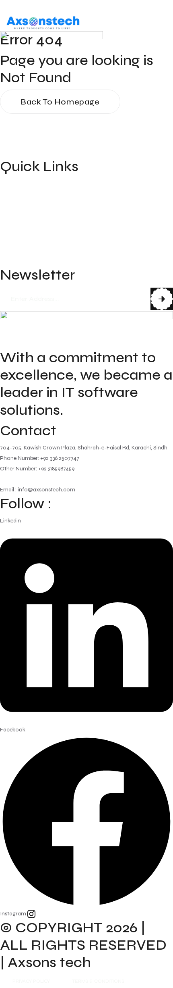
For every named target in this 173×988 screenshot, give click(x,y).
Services (14, 214)
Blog (7, 244)
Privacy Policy (31, 981)
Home (10, 183)
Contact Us (19, 260)
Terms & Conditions (98, 981)
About (10, 198)
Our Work (17, 229)
